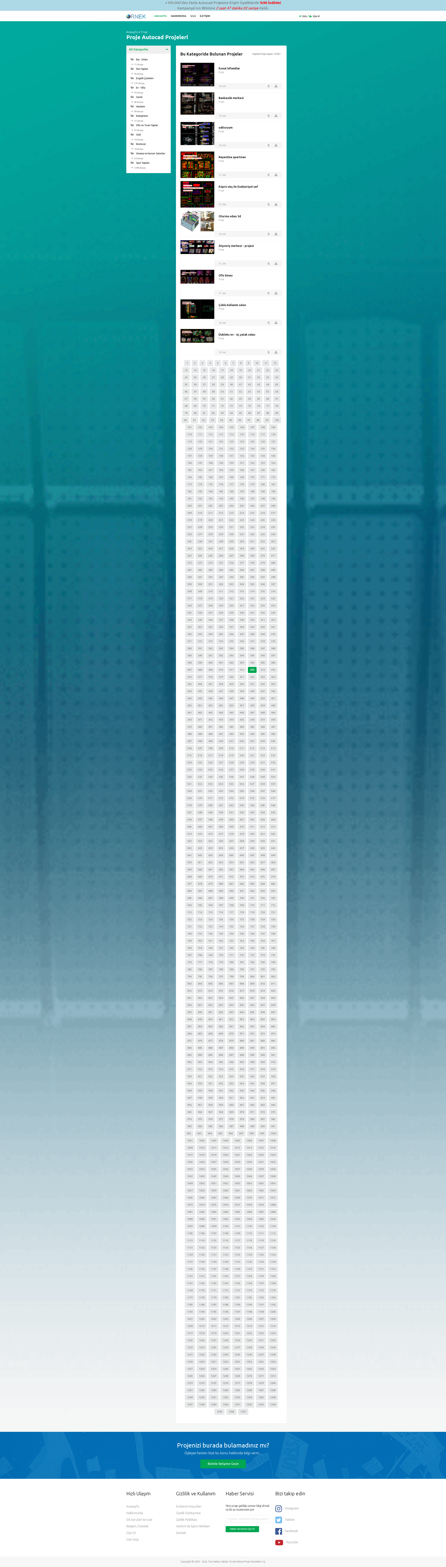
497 (189, 741)
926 (252, 1076)
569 (189, 798)
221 (221, 520)
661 (210, 869)
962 (252, 1105)
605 (189, 826)
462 (200, 712)
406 (273, 662)
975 (200, 1119)
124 (242, 441)
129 (200, 448)
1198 (249, 1311)
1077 (237, 1204)
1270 (249, 1376)
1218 (202, 1333)
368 (252, 634)
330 (231, 605)
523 (273, 755)
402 (231, 662)
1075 (213, 1204)
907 (242, 1062)
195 (231, 498)
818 (252, 990)
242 (252, 534)
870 (231, 1033)
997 (241, 1133)
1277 (237, 1383)
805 (210, 983)
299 (189, 584)
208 (273, 505)
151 (242, 463)
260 (252, 548)
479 (189, 726)
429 (231, 684)
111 (200, 434)
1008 (273, 1140)
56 (276, 391)
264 (200, 555)
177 (231, 484)
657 (263, 862)
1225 (190, 1340)
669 (200, 876)
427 (210, 684)
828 (263, 998)
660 (200, 869)
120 (200, 441)
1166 (249, 1283)
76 (258, 405)
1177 (190, 1297)
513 (263, 748)
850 (210, 1019)
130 (210, 448)
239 (221, 534)
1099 (213, 1226)
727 (242, 919)
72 (222, 405)
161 (252, 470)
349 (242, 619)
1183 (261, 1297)
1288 (273, 1390)
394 (242, 655)
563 (221, 791)
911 (189, 1069)
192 (200, 498)
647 (252, 855)
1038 (249, 1169)
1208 (273, 1319)
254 (189, 548)
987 (231, 1126)
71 (213, 405)
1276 (225, 1383)
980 (252, 1119)
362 (189, 634)
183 (200, 491)
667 (273, 869)
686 (189, 891)
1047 (261, 1176)
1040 (273, 1169)
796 (210, 976)
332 (252, 605)
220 (210, 520)
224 (252, 520)
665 (252, 869)
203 (221, 505)
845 (252, 1012)
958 (210, 1105)
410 (221, 669)
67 (276, 398)
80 (195, 413)
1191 (261, 1304)
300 (200, 584)
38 (213, 384)
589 (210, 812)
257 (221, 548)
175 (210, 484)
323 (252, 598)
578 (189, 805)
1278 (249, 1383)
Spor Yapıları (142, 162)
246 (200, 541)
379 (273, 641)
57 (186, 398)
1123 (213, 1247)
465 (231, 712)
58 (195, 398)
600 (231, 819)
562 (210, 791)
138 (200, 455)
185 (221, 491)
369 (263, 634)
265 (210, 555)
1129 (190, 1254)
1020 (225, 1154)
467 (252, 712)
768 (200, 955)
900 (263, 1055)
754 (242, 940)
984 (200, 1126)
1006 (249, 1140)
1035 (213, 1169)
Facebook (291, 1531)
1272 (273, 1376)
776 (189, 962)
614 (189, 833)
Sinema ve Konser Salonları (150, 153)
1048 (273, 1176)
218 (189, 520)
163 (273, 470)
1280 (273, 1383)
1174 (249, 1290)
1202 (202, 1319)
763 (242, 948)
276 (231, 562)
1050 (202, 1183)
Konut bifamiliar (229, 68)
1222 (249, 1333)
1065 (190, 1197)
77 (267, 405)
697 (210, 898)
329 (221, 605)
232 (242, 527)
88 (267, 413)
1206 (249, 1319)
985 (210, 1126)
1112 (273, 1233)
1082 (202, 1212)
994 (210, 1133)
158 (221, 470)
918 (263, 1069)
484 (242, 726)
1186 (202, 1304)
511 (242, 748)
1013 (237, 1147)
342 (263, 612)
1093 (237, 1219)
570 (200, 798)
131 (221, 448)
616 (210, 833)
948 (200, 1097)
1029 (237, 1162)
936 (263, 1083)
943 (242, 1090)
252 (263, 541)
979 (242, 1119)
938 (189, 1090)
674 (252, 876)
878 (221, 1040)
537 (231, 769)
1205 (237, 1319)
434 (189, 691)
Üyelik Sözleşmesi (188, 1513)
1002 (202, 1140)
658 (273, 862)
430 (242, 684)
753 (231, 940)
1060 (225, 1190)
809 (252, 983)
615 (200, 833)
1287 (261, 1390)
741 (200, 933)
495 (263, 734)
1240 (273, 1347)
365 (221, 634)
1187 (213, 1304)
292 (210, 577)
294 (231, 577)
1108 (225, 1233)
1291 (213, 1397)
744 (231, 933)
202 (210, 505)
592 (242, 812)
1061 (237, 1190)
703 (273, 898)
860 (221, 1026)
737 (252, 926)
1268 (225, 1376)
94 (221, 420)
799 (242, 976)
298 (273, 577)
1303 (261, 1404)
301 (210, 584)
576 (263, 798)
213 (231, 512)
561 (200, 791)
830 (189, 1005)
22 (267, 370)
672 (231, 876)
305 (252, 584)
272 (189, 562)
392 (221, 655)
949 (210, 1097)
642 (200, 855)
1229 (237, 1340)
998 (251, 1133)
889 (242, 1047)
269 (252, 555)
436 (210, 691)
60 (213, 398)
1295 (261, 1397)
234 (263, 527)
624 (200, 841)
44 (267, 384)
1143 (261, 1261)
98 (257, 420)
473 (221, 719)
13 (186, 370)
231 (231, 527)
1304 (273, 1404)
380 (189, 648)
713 (189, 912)
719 (252, 912)
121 (210, 441)
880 (242, 1040)
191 (189, 498)
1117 (237, 1240)
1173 (237, 1290)
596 (189, 819)
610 (242, 826)
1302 (249, 1404)
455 (221, 705)
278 (252, 562)
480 (200, 726)
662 (221, 869)
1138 (202, 1261)
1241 (190, 1354)
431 (252, 684)
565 (242, 791)
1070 (249, 1197)
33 (267, 377)
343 (273, 612)
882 (263, 1040)
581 (221, 805)
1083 (213, 1212)
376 (242, 641)
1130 (202, 1254)
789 (231, 969)
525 (200, 762)
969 (231, 1112)
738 (263, 926)
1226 (202, 1340)
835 (242, 1005)
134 (252, 448)
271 (273, 555)
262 (273, 548)
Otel (138, 134)
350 (252, 619)
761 (221, 948)
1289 (190, 1397)
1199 (261, 1311)
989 (252, 1126)
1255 (261, 1361)
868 (210, 1033)
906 (231, 1062)
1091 (213, 1219)
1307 (243, 1411)
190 (273, 491)
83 (222, 413)
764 (252, 948)
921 (200, 1076)
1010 (202, 1147)
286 (242, 570)
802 (273, 976)
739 (273, 926)
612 (263, 826)
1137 (190, 1261)
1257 (190, 1368)
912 (200, 1069)
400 (210, 662)
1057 (190, 1190)
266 (221, 555)
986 (221, 1126)
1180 (225, 1297)
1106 (202, 1233)
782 (252, 962)
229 (210, 527)
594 (263, 812)
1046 (249, 1176)
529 (242, 762)
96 (239, 420)
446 (221, 698)
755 (252, 940)
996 (231, 1133)
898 (242, 1055)
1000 (273, 1133)
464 (221, 712)
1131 (213, 1254)
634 (210, 848)
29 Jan (222, 115)
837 (263, 1005)
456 (231, 705)
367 (242, 634)
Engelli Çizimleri (144, 78)
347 (221, 619)
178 (242, 484)
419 (221, 677)
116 (252, 434)
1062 (249, 1190)
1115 (213, 1240)
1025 (190, 1162)
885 (200, 1047)
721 (273, 912)
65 (258, 398)
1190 (249, 1304)
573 (231, 798)
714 (200, 912)
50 (222, 391)
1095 (261, 1219)
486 (263, 726)
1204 (225, 1319)
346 (210, 619)
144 (263, 455)
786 (200, 969)
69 (195, 405)
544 (210, 776)
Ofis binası (226, 275)
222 (231, 520)
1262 (249, 1368)
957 (200, 1105)
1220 (225, 1333)
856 (273, 1019)
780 (231, 962)
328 (210, 605)
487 (273, 726)
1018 (202, 1154)
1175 (261, 1290)
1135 (261, 1254)
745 (242, 933)
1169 (190, 1290)
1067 (213, 1197)
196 (242, 498)
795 (200, 976)
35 (186, 384)
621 (263, 833)
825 (231, 998)
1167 (261, 1283)
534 (200, 769)
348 (231, 619)
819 (263, 990)
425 (189, 684)
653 (221, 862)
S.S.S (193, 16)
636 (231, 848)
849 (200, 1019)
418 (210, 677)
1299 (213, 1404)
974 (189, 1119)
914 (221, 1069)
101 (189, 427)
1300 (225, 1404)
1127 (261, 1247)
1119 (261, 1240)
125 (252, 441)
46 (186, 391)
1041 (190, 1176)
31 (249, 377)
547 (242, 776)
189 (263, 491)
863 (252, 1026)
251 (252, 541)
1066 (202, 1197)
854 (252, 1019)
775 (273, 955)
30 (240, 377)
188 (252, 491)
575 (252, 798)
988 (242, 1126)
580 (210, 805)
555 (231, 784)
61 (222, 398)
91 (194, 420)
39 (222, 384)
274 (210, 562)
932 (221, 1083)
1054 (249, 1183)
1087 (261, 1212)
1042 (202, 1176)
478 (273, 719)
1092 (225, 1219)
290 (189, 577)
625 (210, 841)
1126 (249, 1247)
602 (252, 819)
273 (200, 562)
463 (210, 712)
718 (242, 912)
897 (231, 1055)
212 (221, 512)
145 (273, 455)
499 (210, 741)
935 (252, 1083)
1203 (213, 1319)
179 (252, 484)
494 (252, 734)
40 (231, 384)
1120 (273, 1240)
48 (204, 391)
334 (273, 605)
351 (263, 619)
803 (189, 983)
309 (200, 591)
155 (189, 470)
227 (189, 527)
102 (200, 427)
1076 (225, 1204)
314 (252, 591)
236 (189, 534)
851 (221, 1019)
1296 (273, 1397)
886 (210, 1047)
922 (210, 1076)
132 (231, 448)
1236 (225, 1347)
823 (210, 998)
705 (200, 905)
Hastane (140, 106)
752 (221, 940)
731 (189, 926)
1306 (231, 1411)
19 (240, 370)
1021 (237, 1154)
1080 (273, 1204)
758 (189, 948)
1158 (249, 1276)
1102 (249, 1226)
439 (242, 691)
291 (200, 577)
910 (273, 1062)
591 (231, 812)
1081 (190, 1212)
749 (189, 940)
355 (210, 627)
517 (210, 755)
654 (231, 862)
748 (273, 933)
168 (231, 477)
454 (210, 705)
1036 (225, 1169)
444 (200, 698)
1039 (261, 1169)
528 (231, 762)
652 (210, 862)
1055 (261, 1183)
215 (252, 512)
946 (273, 1090)
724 (210, 919)
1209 (190, 1326)
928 (273, 1076)
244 (273, 534)
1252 (225, 1361)
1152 (273, 1269)
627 (231, 841)
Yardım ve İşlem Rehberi (193, 1526)
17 (222, 370)
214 (242, 512)
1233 (190, 1347)
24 (186, 377)
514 (273, 748)
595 (273, 812)
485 (252, 726)
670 (210, 876)
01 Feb (222, 204)
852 (231, 1019)
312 (231, 591)
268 (242, 555)
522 (263, 755)
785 (189, 969)
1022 (249, 1154)
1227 (213, 1340)
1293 (237, 1397)
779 (221, 962)
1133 (237, 1254)
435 (200, 691)
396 (263, 655)
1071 (261, 1197)
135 (263, 448)
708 (231, 905)
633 (200, 848)
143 (252, 455)
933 (231, 1083)
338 (221, 612)
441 (263, 691)
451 (273, 698)
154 (273, 463)
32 (258, 377)
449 (252, 698)
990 (263, 1126)
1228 (225, 1340)
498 (200, 741)
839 (189, 1012)
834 (231, 1005)
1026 (202, 1162)
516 (200, 755)
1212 (225, 1326)
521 (252, 755)
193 (210, 498)
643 (210, 855)
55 (267, 391)
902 (189, 1062)
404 (252, 662)
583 (242, 805)
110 (189, 434)
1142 (249, 1261)
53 (249, 391)
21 (258, 370)
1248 (273, 1354)
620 (252, 833)
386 (252, 648)
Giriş (304, 16)
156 (200, 470)
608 (221, 826)
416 (189, 677)
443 (189, 698)
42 (249, 384)
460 (273, 705)
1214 (249, 1326)
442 (273, 691)
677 (189, 883)
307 (273, 584)
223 (242, 520)
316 (273, 591)
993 (199, 1133)
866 (189, 1033)
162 (263, 470)
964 (273, 1105)
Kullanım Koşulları (189, 1506)
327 (200, 605)
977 (221, 1119)
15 (204, 370)
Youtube (292, 1542)
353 (189, 627)
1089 (190, 1219)
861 (231, 1026)
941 (221, 1090)
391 (210, 655)
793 (273, 969)
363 (200, 634)
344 (189, 619)
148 (210, 463)
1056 (273, 1183)
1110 (249, 1233)
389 (189, 655)
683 (252, 883)
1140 (225, 1261)
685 (273, 883)
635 (221, 848)
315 (263, 591)
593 (252, 812)
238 (210, 534)
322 (242, 598)
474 (231, 719)
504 (263, 741)
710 (252, 905)
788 (221, 969)
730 (273, 919)
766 (273, 948)
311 (221, 591)
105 (231, 427)
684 (263, 883)
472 (210, 719)
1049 (190, 1183)
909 (263, 1062)
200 (189, 505)
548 (252, 776)
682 (242, 883)
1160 (273, 1276)
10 (256, 363)
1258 (202, 1368)
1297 (190, 1404)
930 (200, 1083)
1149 (237, 1269)
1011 (213, 1147)
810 (263, 983)
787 (210, 969)
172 (273, 477)
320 (221, 598)
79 (186, 413)
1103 (261, 1226)
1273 (190, 1383)
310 (210, 591)
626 (221, 841)
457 (242, 705)
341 (252, 612)
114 (231, 434)
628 (242, 841)
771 (231, 955)
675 (263, 876)
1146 (202, 1269)
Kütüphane (142, 115)
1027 (213, 1162)
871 (242, 1033)
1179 (213, 1297)
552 (200, 784)
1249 (190, 1361)
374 (221, 641)
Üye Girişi (132, 1539)
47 (195, 391)
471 (200, 719)
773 (252, 955)
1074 (202, 1204)
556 (242, 784)
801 (263, 976)
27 (213, 377)
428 (221, 684)
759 (200, 948)
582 (231, 805)
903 (200, 1062)
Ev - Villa (140, 87)
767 (189, 955)
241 (242, 534)
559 (273, 784)
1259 (213, 1368)
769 (210, 955)
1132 (225, 1254)
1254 (249, 1361)
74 (240, 405)
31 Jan (222, 174)
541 (273, 769)
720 (263, 912)
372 (200, 641)
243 (263, 534)
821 (189, 998)
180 (263, 484)
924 (231, 1076)
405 (263, 662)
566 (252, 791)
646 (242, 855)
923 (221, 1076)
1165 (237, 1283)
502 (242, 741)
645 (231, 855)
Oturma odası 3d (230, 216)
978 (231, 1119)
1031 (261, 1162)
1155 (213, 1276)
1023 (261, 1154)
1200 (273, 1311)
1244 (225, 1354)
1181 (237, 1297)
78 (276, 405)
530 (252, 762)
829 (273, 998)
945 (263, 1090)
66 (267, 398)
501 (231, 741)
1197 (237, 1311)
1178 (202, 1297)
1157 (237, 1276)
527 (221, 762)
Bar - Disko (142, 59)
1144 (273, 1261)
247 (210, 541)
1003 (213, 1140)
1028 (225, 1162)
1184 (273, 1297)
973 (273, 1112)
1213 (237, 1326)
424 (273, 677)
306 (263, 584)
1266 (202, 1376)
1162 (202, 1283)
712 (273, 905)
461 (189, 712)
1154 (202, 1276)
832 (210, 1005)
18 (231, 370)
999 (262, 1133)
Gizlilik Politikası (186, 1519)
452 (189, 705)
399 (200, 662)
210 (200, 512)
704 (189, 905)
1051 (213, 1183)
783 (263, 962)
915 (231, 1069)
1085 (237, 1212)
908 (252, 1062)
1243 (213, 1354)
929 (189, 1083)
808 (242, 983)
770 (221, 955)
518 (221, 755)
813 (200, 990)
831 (200, 1005)
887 (221, 1047)
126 (263, 441)
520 (242, 755)
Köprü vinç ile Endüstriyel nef (238, 186)
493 (242, 734)
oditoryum (226, 127)
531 (263, 762)
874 (273, 1033)
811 (273, 983)
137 (189, 455)
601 (242, 819)
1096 (273, 1219)
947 (189, 1097)
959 (221, 1105)
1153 (190, 1276)
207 (263, 505)
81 (204, 413)
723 (200, 919)
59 (204, 398)
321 (231, 598)
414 (263, 669)
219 (200, 520)
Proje (144, 32)
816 (231, 990)
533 (189, 769)
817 (242, 990)
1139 (213, 1261)
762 (231, 948)
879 (231, 1040)
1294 (249, 1397)
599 (221, 819)
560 (189, 791)
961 (242, 1105)
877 (210, 1040)
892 (273, 1047)
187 (242, 491)
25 (195, 377)
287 (252, 570)
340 (242, 612)
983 (189, 1126)
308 (189, 591)
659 (189, 869)
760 (210, 948)
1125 (237, 1247)
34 (276, 377)
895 (210, 1055)
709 (242, 905)
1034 (202, 1169)
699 (231, 898)
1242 (202, 1354)
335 (189, 612)
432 (263, 684)
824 (221, 998)
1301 (237, 1404)
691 (242, 891)
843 (231, 1012)
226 (273, 520)
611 (252, 826)
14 (195, 370)
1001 (190, 1140)
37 (204, 384)
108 (263, 427)
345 (200, 619)
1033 (190, 1169)
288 (263, 570)
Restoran (141, 144)
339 (231, 612)
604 (273, 819)
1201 (190, 1319)
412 (242, 669)
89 (276, 413)
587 (189, 812)
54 (258, 391)
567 (263, 791)
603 (263, 819)
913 (210, 1069)
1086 (249, 1212)
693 (263, 891)
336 (200, 612)
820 (273, 990)
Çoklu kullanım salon (232, 305)
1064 (273, 1190)
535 (210, 769)
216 (263, 512)
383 (221, 648)
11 (265, 363)
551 (189, 784)
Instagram (292, 1508)
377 (252, 641)
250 (242, 541)
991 (273, 1126)
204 (231, 505)
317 (189, 598)
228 (200, 527)
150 (231, 463)
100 (277, 420)
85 (240, 413)
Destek (181, 1532)
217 (273, 512)
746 (252, 933)
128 (189, 448)
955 (273, 1097)
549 (263, 776)
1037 (237, 1169)
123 (231, 441)
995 (220, 1133)
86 (249, 413)
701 (252, 898)
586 (273, 805)
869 (221, 1033)
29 (231, 377)
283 (210, 570)
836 (252, 1005)
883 (273, 1040)
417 (200, 677)
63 (240, 398)
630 (263, 841)
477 (263, 719)
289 (273, 570)
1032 (273, 1162)
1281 (190, 1390)
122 (221, 441)
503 (252, 741)
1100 (225, 1226)
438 (231, 691)
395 (252, 655)
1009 (190, 1147)
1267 (213, 1376)
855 (263, 1019)
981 (263, 1119)
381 (200, 648)
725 (221, 919)
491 (221, 734)
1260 (225, 1368)
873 (263, 1033)
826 (242, 998)
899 (252, 1055)
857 (189, 1026)
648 (263, 855)
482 (221, 726)
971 (252, 1112)
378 (263, 641)
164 (189, 477)
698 (221, 898)
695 (189, 898)
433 (273, 684)
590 (221, 812)
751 (210, 940)
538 (242, 769)
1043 (213, 1176)
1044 (225, 1176)
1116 (225, 1240)
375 (231, 641)
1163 (213, 1283)
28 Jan (222, 86)
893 (189, 1055)
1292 (225, 1397)
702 (263, 898)
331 (242, 605)
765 (263, 948)
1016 (273, 1147)
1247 (261, 1354)
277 (242, 562)
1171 (213, 1290)
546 (231, 776)
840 (200, 1012)
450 (263, 698)
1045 (237, 1176)
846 (263, 1012)
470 (189, 719)
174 (200, 484)
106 (242, 427)
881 (252, 1040)
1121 (190, 1247)
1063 (261, 1190)
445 (210, 698)
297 (263, 577)
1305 (219, 1411)
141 (231, 455)
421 (242, 677)
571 (210, 798)
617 (221, 833)
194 (221, 498)
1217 (190, 1333)
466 (242, 712)
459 (263, 705)
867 (200, 1033)
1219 (213, 1333)
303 (231, 584)
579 (200, 805)
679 (210, 883)
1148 (225, 1269)
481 (210, 726)
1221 (237, 1333)
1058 (202, 1190)
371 (189, 641)
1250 (202, 1361)
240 (231, 534)
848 (189, 1019)
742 (210, 933)
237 (200, 534)
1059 (213, 1190)
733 (210, 926)
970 (242, 1112)
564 (231, 791)
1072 (273, 1197)
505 (273, 741)
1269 (237, 1376)
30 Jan (222, 145)
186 (231, 491)
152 (252, 463)
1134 (249, 1254)
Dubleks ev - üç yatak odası (237, 334)
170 (252, 477)
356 (221, 627)
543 (200, 776)
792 (263, 969)
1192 (273, 1304)
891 (263, 1047)
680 (221, 883)
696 (200, 898)
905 (221, 1062)
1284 (225, 1390)
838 (273, 1005)
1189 (237, 1304)
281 (189, 570)
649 (273, 855)
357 (231, 627)
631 (273, 841)
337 (210, 612)
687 (200, 891)
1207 (261, 1319)
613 (273, 826)
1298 (202, 1404)
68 (186, 405)
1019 (213, 1154)
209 (189, 512)
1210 (202, 1326)
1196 (225, 1311)
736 (242, 926)
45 (276, 384)
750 (200, 940)
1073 (190, 1204)
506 (189, 748)
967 (210, 1112)
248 (221, 541)
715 (210, 912)
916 (242, 1069)
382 (210, 648)
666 (263, 869)
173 (189, 484)
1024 (273, 1154)
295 (242, 577)
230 (221, 527)
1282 (202, 1390)
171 (263, 477)
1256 (273, 1361)
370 (273, 634)
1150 (249, 1269)
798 (231, 976)
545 (221, 776)
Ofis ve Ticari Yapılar (147, 125)
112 (210, 434)
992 (189, 1133)
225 (263, 520)
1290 (202, 1397)
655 (242, 862)
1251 (213, 1361)
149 (221, 463)
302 (221, 584)
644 (221, 855)
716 (221, 912)
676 (273, 876)
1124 (225, 1247)
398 (189, 662)
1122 (202, 1247)
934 (242, 1083)
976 (210, 1119)
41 (240, 384)
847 (273, 1012)
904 (210, 1062)
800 (252, 976)
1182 (249, 1297)
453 (200, 705)
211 (210, 512)
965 (189, 1112)
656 (252, 862)
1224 (273, 1333)
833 (221, 1005)
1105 (190, 1233)
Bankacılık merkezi (231, 98)
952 (242, 1097)
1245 (237, 1354)
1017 (190, 1154)
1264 (273, 1368)
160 (242, 470)
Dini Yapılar (142, 69)
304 (242, 584)
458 (252, 705)
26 (204, 377)
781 (242, 962)
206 (252, 505)
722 (189, 919)
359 (252, 627)
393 (231, 655)
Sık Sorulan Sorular (139, 1519)
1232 (273, 1340)
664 (242, 869)
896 (221, 1055)
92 (203, 420)
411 (231, 669)
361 (273, 627)
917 (252, 1069)
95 (230, 420)
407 (189, 669)
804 (200, 983)
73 (231, 405)
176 (221, 484)
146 (189, 463)
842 (221, 1012)
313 (242, 591)
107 (252, 427)
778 (210, 962)
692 (252, 891)
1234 (202, 1347)
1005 (237, 1140)
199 (273, 498)
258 (231, 548)
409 (210, 669)
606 (200, 826)
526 (210, 762)
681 (231, 883)
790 (242, 969)
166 (210, 477)
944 (252, 1090)
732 (200, 926)
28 (222, 377)
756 (263, 940)
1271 (261, 1376)
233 (252, 527)
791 (252, 969)
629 (252, 841)
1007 (261, 1140)
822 (200, 998)
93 (212, 420)
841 (210, 1012)
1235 (213, 1347)
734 (221, 926)
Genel (139, 97)
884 (189, 1047)
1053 (237, 1183)
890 (252, 1047)
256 (210, 548)
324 (263, 598)
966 (200, 1112)
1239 (261, 1347)
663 (231, 869)
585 (263, 805)
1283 (213, 1390)
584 (252, 805)
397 (273, 655)
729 (263, 919)
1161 (190, 1283)
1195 (213, 1311)
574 (242, 798)
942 (231, 1090)
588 (200, 812)
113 (221, 434)
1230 (249, 1340)
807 (231, 983)
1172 (225, 1290)
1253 (237, 1361)
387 (263, 648)
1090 (202, 1219)
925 (242, 1076)
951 (231, 1097)
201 (200, 505)
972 (263, 1112)
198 (263, 498)
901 (273, 1055)
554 (221, 784)
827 (252, 998)
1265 (190, 1376)
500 (221, 741)
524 (189, 762)
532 (273, 762)
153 (263, 463)
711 (263, 905)
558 (263, 784)
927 (263, 1076)
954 (263, 1097)
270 (263, 555)
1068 (225, 1197)
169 (242, 477)
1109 (237, 1233)
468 (263, 712)
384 (231, 648)
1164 (225, 1283)
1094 (249, 1219)
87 (258, 413)
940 (210, 1090)
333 (263, 605)
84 (231, 413)
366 (231, 634)
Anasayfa (160, 16)
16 (213, 370)
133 (242, 448)
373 (210, 641)
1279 (261, 1383)
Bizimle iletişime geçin (223, 1463)
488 (189, 734)
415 (273, 669)
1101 (237, 1226)
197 (252, 498)
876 (200, 1040)
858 (200, 1026)
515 (189, 755)
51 (231, 391)
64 (249, 398)
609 (231, 826)
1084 (225, 1212)
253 (273, 541)
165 (200, 477)
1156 (225, 1276)
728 (252, 919)
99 (267, 420)
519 (231, 755)
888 (231, 1047)
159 (231, 470)
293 (221, 577)
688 (210, 891)
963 (263, 1105)
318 (200, 598)
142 (242, 455)
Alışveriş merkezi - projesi (236, 245)
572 (221, 798)
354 (200, 627)
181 (273, 484)
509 (221, 748)
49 (213, 391)
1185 (190, 1304)
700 (242, 898)
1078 (249, 1204)
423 (263, 677)
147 (200, 463)
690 (231, 891)
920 (189, 1076)
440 (252, 691)
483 (231, 726)
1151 (261, 1269)
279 (263, 562)
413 (252, 669)
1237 (237, 1347)
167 (221, 477)
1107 (213, 1233)
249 (231, 541)
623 (189, 841)
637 (242, 848)
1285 (237, 1390)
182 (189, 491)
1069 (237, 1197)
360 (263, 627)
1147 (213, 1269)
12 (275, 363)
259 (242, 548)
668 (189, 876)
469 (273, 712)
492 (231, 734)
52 (240, 391)
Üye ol (316, 16)
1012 (225, 1147)
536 (221, 769)
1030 (249, 1162)
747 (263, 933)
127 (273, 441)
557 (252, 784)
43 (258, 384)
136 (273, 448)
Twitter (290, 1519)
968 (221, 1112)
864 (263, 1026)
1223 (261, 1333)
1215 (261, 1326)
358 (242, 627)
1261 (237, 1368)
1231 (261, 1340)
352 (273, 619)
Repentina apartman (232, 157)
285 (231, 570)
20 (249, 370)
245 (189, 541)
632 (189, 848)
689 (221, 891)
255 (200, 548)
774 (263, 955)
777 (200, 962)
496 (273, 734)
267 (231, 555)
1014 (249, 1147)
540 (263, 769)
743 (221, 933)
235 (273, 527)
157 (210, 470)
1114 (202, 1240)
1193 (190, 1311)
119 (189, 441)
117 (263, 434)
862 (242, 1026)
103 (210, 427)
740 (189, 933)
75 (249, 405)
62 (231, 398)
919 (273, 1069)
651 (200, 862)
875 (189, 1040)
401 (221, 662)
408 (200, 669)
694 (273, 891)
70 (204, 405)
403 (242, 662)
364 (210, 634)
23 (276, 370)
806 (221, 983)
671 (221, 876)
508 (210, 748)
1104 (273, 1226)
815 (221, 990)
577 (273, 798)
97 (248, 420)
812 (189, 990)
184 (210, 491)
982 (273, 1119)
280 (273, 562)
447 (231, 698)
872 (252, 1033)
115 (242, 434)
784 (273, 962)
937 (273, 1083)
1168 (273, 1283)
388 (273, 648)
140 (221, 455)
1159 (261, 1276)
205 (242, 505)
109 (273, 427)
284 (221, 570)
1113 (190, 1240)
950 (221, 1097)
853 (242, 1019)
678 (200, 883)
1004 (225, 1140)
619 (242, 833)
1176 (273, 1290)
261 (263, 548)
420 (231, 677)
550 (273, 776)
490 (210, 734)
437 (221, 691)
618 (231, 833)
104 (221, 427)
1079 (261, 1204)
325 (273, 598)
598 (210, 819)
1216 (273, 1326)
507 (200, 748)
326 (189, 605)
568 (273, 791)
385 (242, 648)
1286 (249, 1390)
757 (273, 940)
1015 (261, 1147)
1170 (202, 1290)
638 (252, 848)
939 (200, 1090)
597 (200, 819)
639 (263, 848)
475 (242, 719)
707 (221, 905)
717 (231, 912)
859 (210, 1026)
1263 (261, 1368)
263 (189, 555)
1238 (249, 1347)
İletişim (205, 16)
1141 (237, 1261)
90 (185, 420)
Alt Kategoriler (138, 49)
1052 (225, 1183)
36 (195, 384)
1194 (202, 1311)
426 (200, 684)
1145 (190, 1269)
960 (231, 1105)
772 (242, 955)
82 (213, 413)
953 (252, 1097)
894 (200, 1055)
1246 (249, 1354)
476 (252, 719)
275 (221, 562)
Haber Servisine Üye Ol (242, 1529)
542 (189, 776)
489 (200, 734)
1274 (202, 1383)
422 (252, 677)
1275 (213, 1383)
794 (189, 976)
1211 (213, 1326)
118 (273, 434)
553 (210, 784)
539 (252, 769)
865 (273, 1026)
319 (210, 598)
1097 (190, 1226)
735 (231, 926)
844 (242, 1012)
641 (189, 855)
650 (189, 862)
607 (210, 826)
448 (242, 698)
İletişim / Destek (137, 1526)
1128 (273, 1247)
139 (210, 455)
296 (252, 577)
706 (210, 905)
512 (252, 748)
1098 (202, 1226)
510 (231, 748)
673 (242, 876)
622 (273, 833)
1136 (273, 1254)
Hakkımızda (178, 16)
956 (189, 1105)
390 (200, 655)
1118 (249, 1240)
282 (200, 570)
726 (231, 919)
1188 (225, 1304)
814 (210, 990)
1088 (273, 1212)
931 (210, 1083)
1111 (261, 1233)
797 (221, 976)
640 (273, 848)
